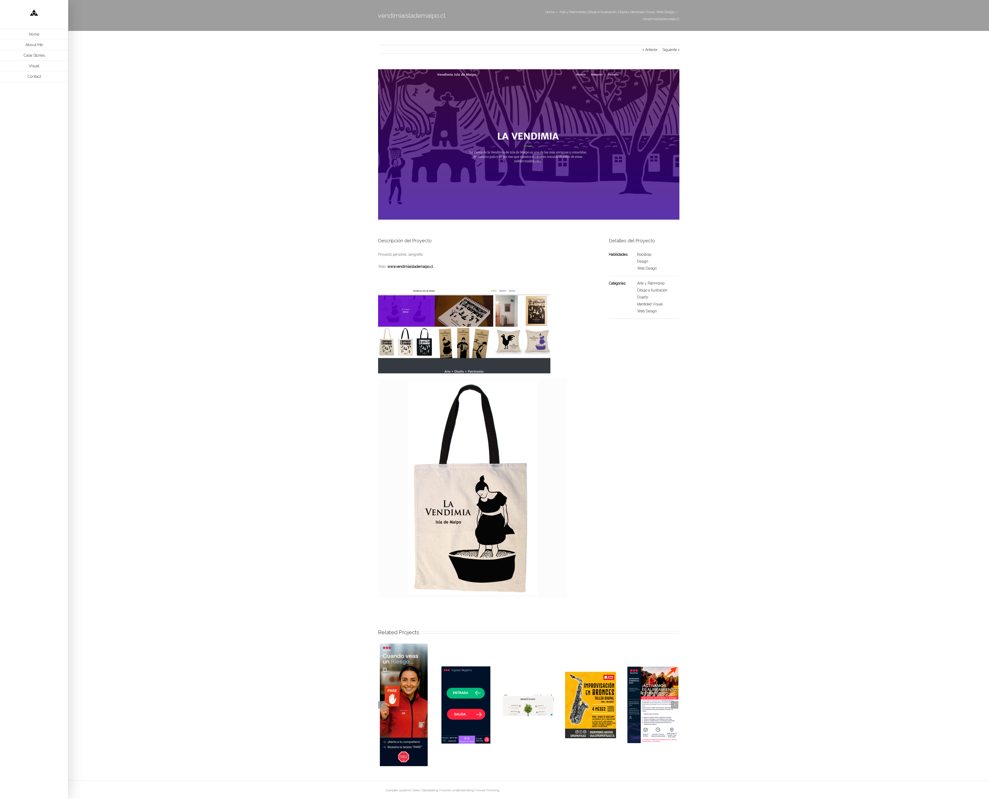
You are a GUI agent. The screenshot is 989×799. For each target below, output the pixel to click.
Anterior (651, 50)
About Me (34, 44)
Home (34, 34)
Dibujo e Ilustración (652, 290)
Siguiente (669, 50)
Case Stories (34, 55)
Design (642, 261)
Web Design (647, 268)
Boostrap (644, 254)
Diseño (642, 297)
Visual (34, 66)
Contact (34, 76)
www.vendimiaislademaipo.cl (410, 266)
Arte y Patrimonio (650, 283)
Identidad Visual (650, 304)
